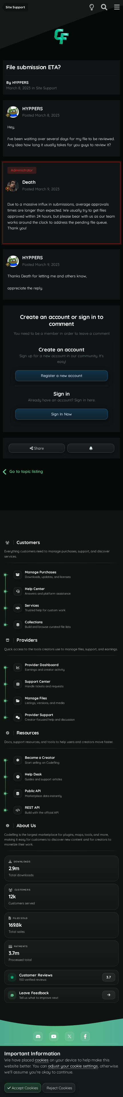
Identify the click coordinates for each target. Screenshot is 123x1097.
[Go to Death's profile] (13, 185)
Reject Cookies (58, 1088)
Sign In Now (61, 414)
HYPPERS (20, 82)
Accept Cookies (24, 1088)
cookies (42, 1060)
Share (38, 448)
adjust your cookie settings (73, 1066)
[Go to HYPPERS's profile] (13, 112)
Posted (40, 115)
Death (28, 182)
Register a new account (61, 375)
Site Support (46, 88)
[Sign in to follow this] (90, 448)
